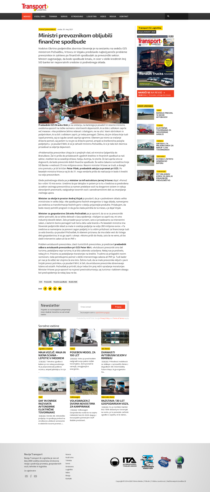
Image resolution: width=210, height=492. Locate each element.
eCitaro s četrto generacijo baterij (164, 161)
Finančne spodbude (60, 282)
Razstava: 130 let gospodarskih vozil (115, 402)
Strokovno (77, 16)
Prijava (118, 307)
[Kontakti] (26, 476)
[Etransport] (35, 7)
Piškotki (147, 481)
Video (103, 16)
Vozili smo (39, 16)
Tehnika (53, 16)
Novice (27, 16)
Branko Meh (73, 282)
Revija (113, 16)
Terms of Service (118, 318)
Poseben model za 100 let (82, 354)
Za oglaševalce (30, 471)
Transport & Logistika (150, 28)
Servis (64, 16)
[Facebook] (31, 476)
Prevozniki (48, 282)
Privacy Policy (105, 318)
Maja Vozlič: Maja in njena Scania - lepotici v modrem (52, 355)
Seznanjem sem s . (95, 312)
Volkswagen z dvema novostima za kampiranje (82, 403)
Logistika (92, 16)
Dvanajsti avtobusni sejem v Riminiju (114, 355)
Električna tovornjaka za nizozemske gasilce (163, 131)
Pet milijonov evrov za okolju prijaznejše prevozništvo (164, 177)
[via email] (60, 289)
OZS (40, 282)
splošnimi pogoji (102, 312)
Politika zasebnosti (158, 481)
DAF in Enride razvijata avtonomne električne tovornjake (47, 406)
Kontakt (124, 16)
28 (185, 481)
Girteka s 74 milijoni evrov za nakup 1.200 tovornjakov (164, 146)
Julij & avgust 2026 (146, 32)
